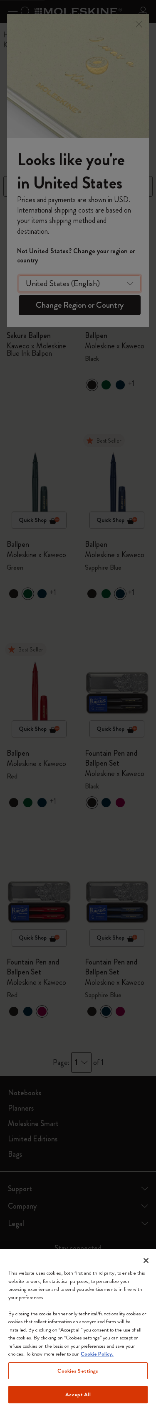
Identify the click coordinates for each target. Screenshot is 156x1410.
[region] (78, 1329)
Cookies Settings (77, 1371)
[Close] (146, 1260)
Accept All (77, 1394)
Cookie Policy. (97, 1354)
